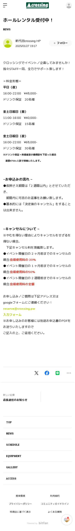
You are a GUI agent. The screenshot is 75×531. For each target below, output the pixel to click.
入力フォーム (12, 315)
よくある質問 (55, 511)
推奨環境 (20, 495)
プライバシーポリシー (20, 503)
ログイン (69, 5)
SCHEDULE (12, 444)
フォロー (62, 43)
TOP (9, 422)
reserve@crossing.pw (19, 309)
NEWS (7, 29)
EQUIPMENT (13, 456)
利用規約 (54, 495)
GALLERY (12, 467)
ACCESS (11, 478)
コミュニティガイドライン (55, 503)
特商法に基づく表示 (20, 511)
